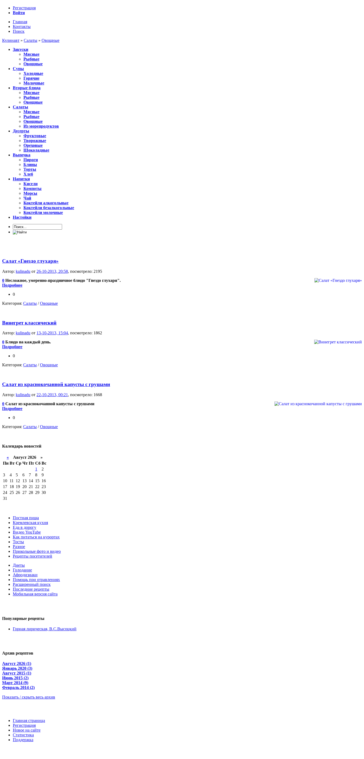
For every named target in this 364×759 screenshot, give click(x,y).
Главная (20, 21)
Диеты (19, 565)
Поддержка (23, 739)
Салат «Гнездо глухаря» (30, 261)
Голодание (22, 570)
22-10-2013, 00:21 (52, 394)
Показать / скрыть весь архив (28, 697)
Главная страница (29, 720)
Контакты (22, 26)
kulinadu (23, 271)
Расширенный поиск (32, 584)
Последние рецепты (31, 589)
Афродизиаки (25, 575)
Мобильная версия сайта (35, 594)
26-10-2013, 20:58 (52, 271)
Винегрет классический (29, 323)
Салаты (30, 303)
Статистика (23, 735)
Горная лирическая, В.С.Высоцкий (44, 629)
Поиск (19, 31)
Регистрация (24, 8)
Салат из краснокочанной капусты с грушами (56, 384)
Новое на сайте (27, 730)
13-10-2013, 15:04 (52, 333)
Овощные (49, 303)
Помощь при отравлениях (36, 579)
